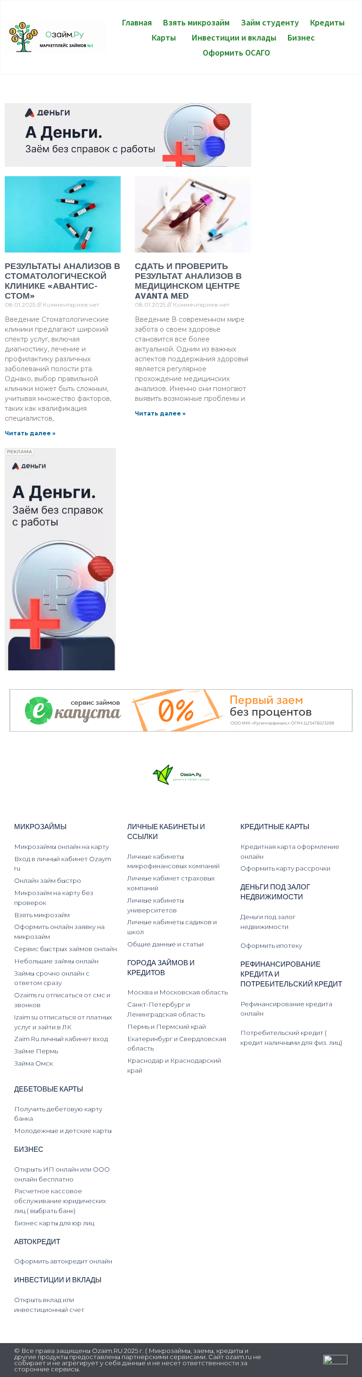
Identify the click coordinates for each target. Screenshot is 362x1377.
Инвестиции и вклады (234, 37)
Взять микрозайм (196, 22)
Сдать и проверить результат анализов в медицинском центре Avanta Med (188, 281)
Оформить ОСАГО (236, 52)
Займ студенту (270, 22)
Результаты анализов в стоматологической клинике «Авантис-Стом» (62, 281)
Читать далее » (30, 433)
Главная (137, 22)
